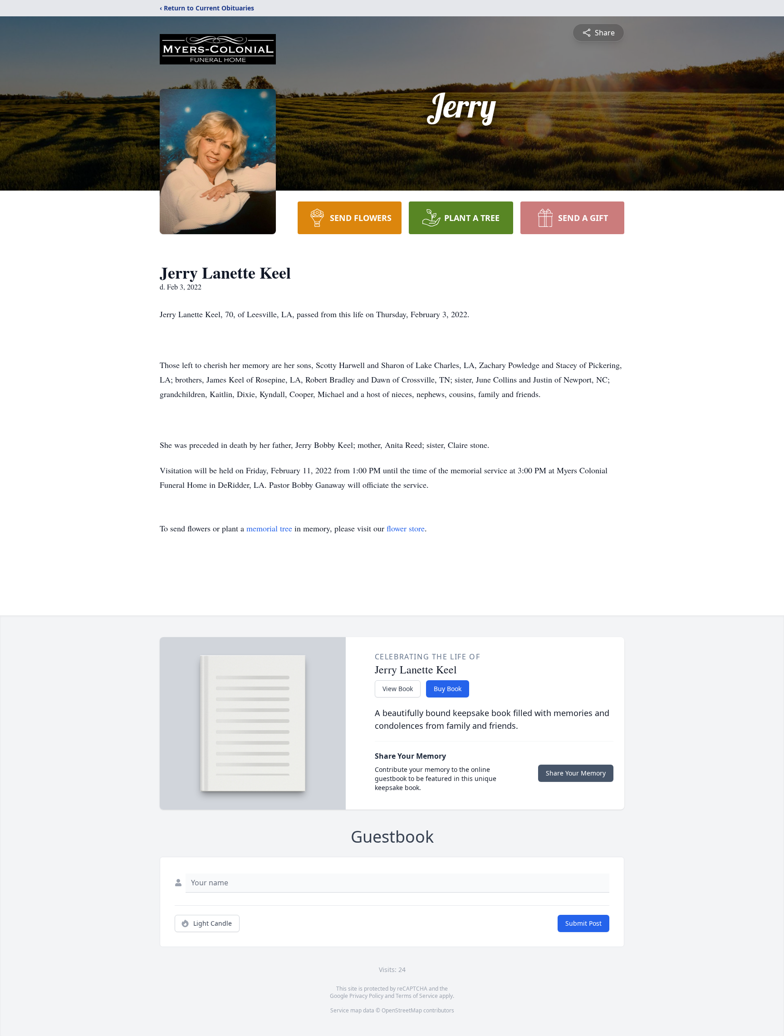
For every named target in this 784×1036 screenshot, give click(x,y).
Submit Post (583, 923)
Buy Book (447, 688)
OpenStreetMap (402, 1010)
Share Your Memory (576, 773)
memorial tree (269, 528)
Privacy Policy (366, 996)
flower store (406, 528)
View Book (397, 688)
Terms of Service (417, 996)
